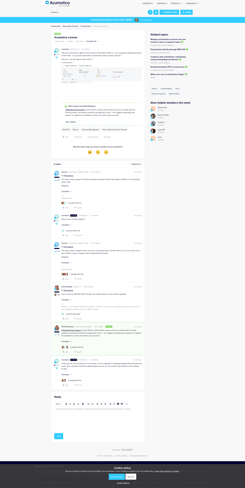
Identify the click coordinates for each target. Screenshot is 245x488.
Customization (166, 89)
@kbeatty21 (70, 110)
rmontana (65, 49)
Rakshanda (162, 107)
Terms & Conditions (105, 456)
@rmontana (80, 110)
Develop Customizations (160, 53)
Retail (153, 77)
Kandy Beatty (66, 287)
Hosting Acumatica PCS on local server (168, 67)
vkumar (64, 172)
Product (175, 3)
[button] (169, 12)
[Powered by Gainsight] (122, 450)
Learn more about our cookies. (167, 471)
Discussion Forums (70, 26)
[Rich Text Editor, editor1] (98, 419)
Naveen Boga (163, 115)
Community (191, 3)
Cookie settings (121, 456)
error (177, 89)
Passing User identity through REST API (168, 49)
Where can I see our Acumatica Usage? (168, 74)
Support (161, 3)
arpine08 (161, 130)
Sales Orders (174, 94)
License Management (90, 130)
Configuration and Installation (162, 45)
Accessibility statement (139, 456)
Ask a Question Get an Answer (114, 130)
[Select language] (155, 12)
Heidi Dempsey (67, 327)
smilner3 (161, 122)
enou (160, 137)
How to (75, 130)
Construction (86, 26)
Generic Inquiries (159, 94)
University (148, 3)
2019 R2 (66, 130)
